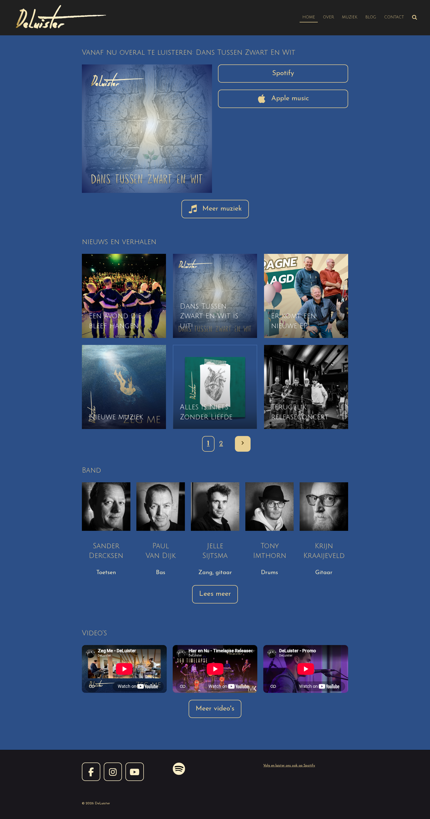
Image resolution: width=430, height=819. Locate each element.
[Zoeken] (414, 17)
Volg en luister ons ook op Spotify (289, 765)
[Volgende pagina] (243, 444)
